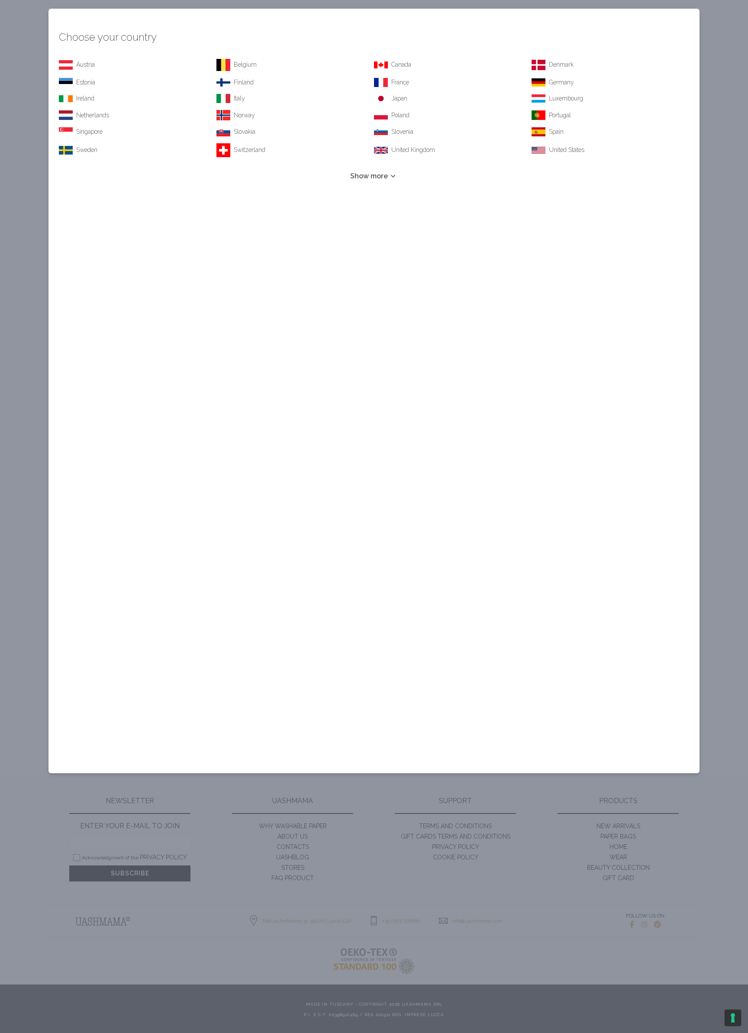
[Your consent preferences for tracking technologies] (733, 1018)
